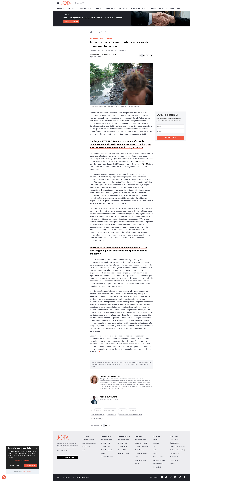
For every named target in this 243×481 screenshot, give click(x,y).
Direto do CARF (105, 443)
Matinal (103, 453)
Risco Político (86, 446)
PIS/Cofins (137, 161)
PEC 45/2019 (115, 115)
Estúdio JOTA (174, 439)
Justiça (155, 450)
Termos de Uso (174, 457)
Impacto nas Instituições (89, 443)
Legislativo (156, 443)
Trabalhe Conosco (81, 477)
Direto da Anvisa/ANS (141, 446)
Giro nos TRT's (122, 450)
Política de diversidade (176, 450)
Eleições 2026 (157, 467)
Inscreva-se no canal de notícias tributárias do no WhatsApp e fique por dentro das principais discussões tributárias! (118, 250)
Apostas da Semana (88, 439)
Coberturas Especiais (159, 460)
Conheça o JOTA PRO (68, 457)
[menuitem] (61, 8)
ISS (147, 164)
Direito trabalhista (158, 463)
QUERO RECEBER (170, 137)
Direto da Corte (105, 446)
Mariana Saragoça (96, 55)
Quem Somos (174, 460)
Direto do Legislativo (107, 450)
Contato (67, 477)
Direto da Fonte (122, 446)
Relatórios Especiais (107, 457)
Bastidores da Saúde (141, 443)
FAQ (58, 477)
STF (154, 446)
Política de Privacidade (177, 446)
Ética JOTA (173, 443)
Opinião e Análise (158, 457)
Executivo (156, 439)
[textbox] (82, 3)
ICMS (142, 164)
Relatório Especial (123, 453)
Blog (171, 463)
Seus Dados (173, 453)
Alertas (84, 450)
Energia (155, 453)
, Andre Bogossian (109, 55)
